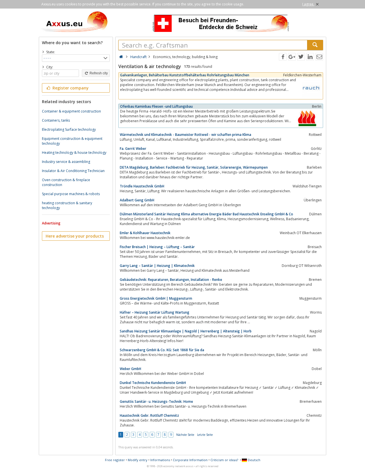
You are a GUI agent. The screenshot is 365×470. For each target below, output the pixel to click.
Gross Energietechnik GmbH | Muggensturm (156, 298)
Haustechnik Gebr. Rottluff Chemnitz (149, 415)
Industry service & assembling (66, 161)
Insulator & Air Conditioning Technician (73, 170)
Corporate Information (190, 460)
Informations (160, 460)
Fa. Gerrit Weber (133, 148)
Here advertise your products (75, 236)
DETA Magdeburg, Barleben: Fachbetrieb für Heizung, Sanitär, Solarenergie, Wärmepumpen (194, 167)
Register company (70, 88)
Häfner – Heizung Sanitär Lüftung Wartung (154, 312)
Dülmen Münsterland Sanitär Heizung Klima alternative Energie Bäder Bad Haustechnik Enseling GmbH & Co (206, 214)
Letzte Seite (205, 435)
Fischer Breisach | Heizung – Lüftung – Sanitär (157, 246)
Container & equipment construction (71, 111)
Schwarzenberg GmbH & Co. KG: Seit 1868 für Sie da (162, 350)
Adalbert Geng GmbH (137, 200)
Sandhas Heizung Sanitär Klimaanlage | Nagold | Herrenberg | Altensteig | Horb (186, 331)
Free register (115, 460)
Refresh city (98, 73)
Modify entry (137, 460)
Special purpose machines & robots (71, 193)
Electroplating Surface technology (69, 129)
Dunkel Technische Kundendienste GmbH (153, 382)
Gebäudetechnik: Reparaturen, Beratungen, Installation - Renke (171, 279)
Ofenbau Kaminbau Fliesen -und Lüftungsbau (156, 106)
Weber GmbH (130, 368)
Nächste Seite (185, 435)
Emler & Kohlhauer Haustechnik (145, 232)
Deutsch (253, 460)
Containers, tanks (56, 120)
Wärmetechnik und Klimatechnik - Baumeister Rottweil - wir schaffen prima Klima (185, 134)
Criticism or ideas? (224, 460)
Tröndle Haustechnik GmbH (142, 186)
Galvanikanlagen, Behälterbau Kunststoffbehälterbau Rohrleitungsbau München (184, 75)
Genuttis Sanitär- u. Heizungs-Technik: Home (156, 401)
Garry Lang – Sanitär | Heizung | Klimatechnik (157, 265)
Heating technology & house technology (74, 152)
